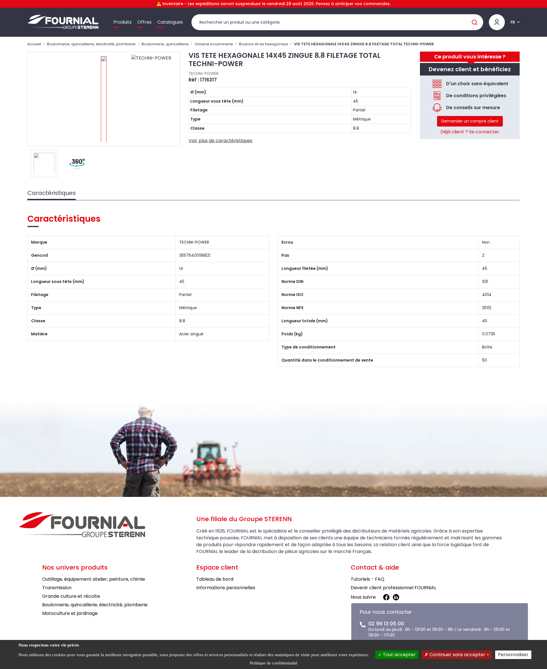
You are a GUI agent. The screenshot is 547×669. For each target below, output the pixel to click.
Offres (144, 22)
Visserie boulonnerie (214, 44)
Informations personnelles (225, 587)
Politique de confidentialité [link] (273, 663)
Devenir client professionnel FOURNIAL (393, 587)
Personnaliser (513, 654)
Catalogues (170, 22)
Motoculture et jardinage (70, 613)
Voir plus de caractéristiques (220, 140)
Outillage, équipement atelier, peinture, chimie (93, 579)
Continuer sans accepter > (458, 654)
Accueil (34, 44)
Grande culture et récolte (71, 596)
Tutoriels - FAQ (367, 579)
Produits (122, 22)
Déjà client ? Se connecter (469, 132)
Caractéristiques (51, 193)
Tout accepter (399, 654)
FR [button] (513, 22)
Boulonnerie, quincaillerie (165, 44)
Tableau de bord (214, 579)
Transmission (57, 587)
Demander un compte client (470, 121)
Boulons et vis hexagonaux (263, 44)
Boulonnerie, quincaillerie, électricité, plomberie (91, 44)
